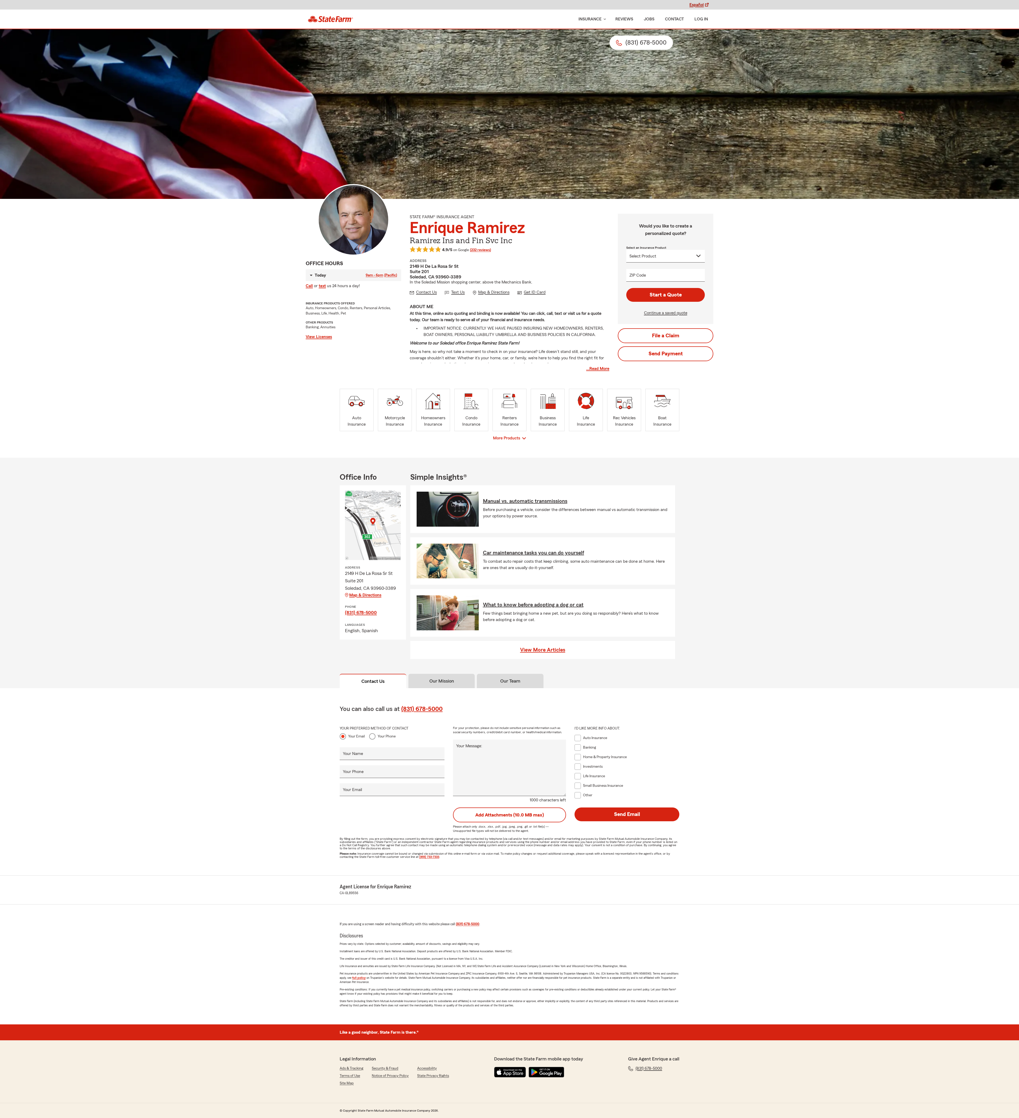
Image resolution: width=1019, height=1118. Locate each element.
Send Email (627, 814)
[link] (330, 19)
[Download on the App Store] (510, 1072)
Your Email (356, 736)
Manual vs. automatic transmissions (525, 501)
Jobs (649, 19)
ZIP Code (637, 275)
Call (309, 286)
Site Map (347, 1083)
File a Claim (665, 335)
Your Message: (469, 746)
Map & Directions (365, 595)
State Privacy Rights (433, 1076)
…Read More (597, 368)
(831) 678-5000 (361, 612)
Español (696, 5)
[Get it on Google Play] (546, 1072)
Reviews (624, 19)
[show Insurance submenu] (604, 19)
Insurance (590, 19)
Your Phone (387, 736)
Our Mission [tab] (441, 681)
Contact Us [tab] (373, 681)
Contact (674, 19)
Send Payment (666, 353)
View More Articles (542, 650)
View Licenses (319, 337)
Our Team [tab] (510, 681)
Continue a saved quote (665, 313)
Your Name (353, 754)
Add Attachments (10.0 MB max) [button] (509, 815)
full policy (359, 977)
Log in (701, 19)
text (322, 286)
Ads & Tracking (351, 1068)
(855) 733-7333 (429, 856)
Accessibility (427, 1068)
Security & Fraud (385, 1068)
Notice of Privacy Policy (390, 1076)
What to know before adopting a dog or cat (533, 605)
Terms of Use (350, 1076)
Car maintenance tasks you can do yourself (533, 553)
